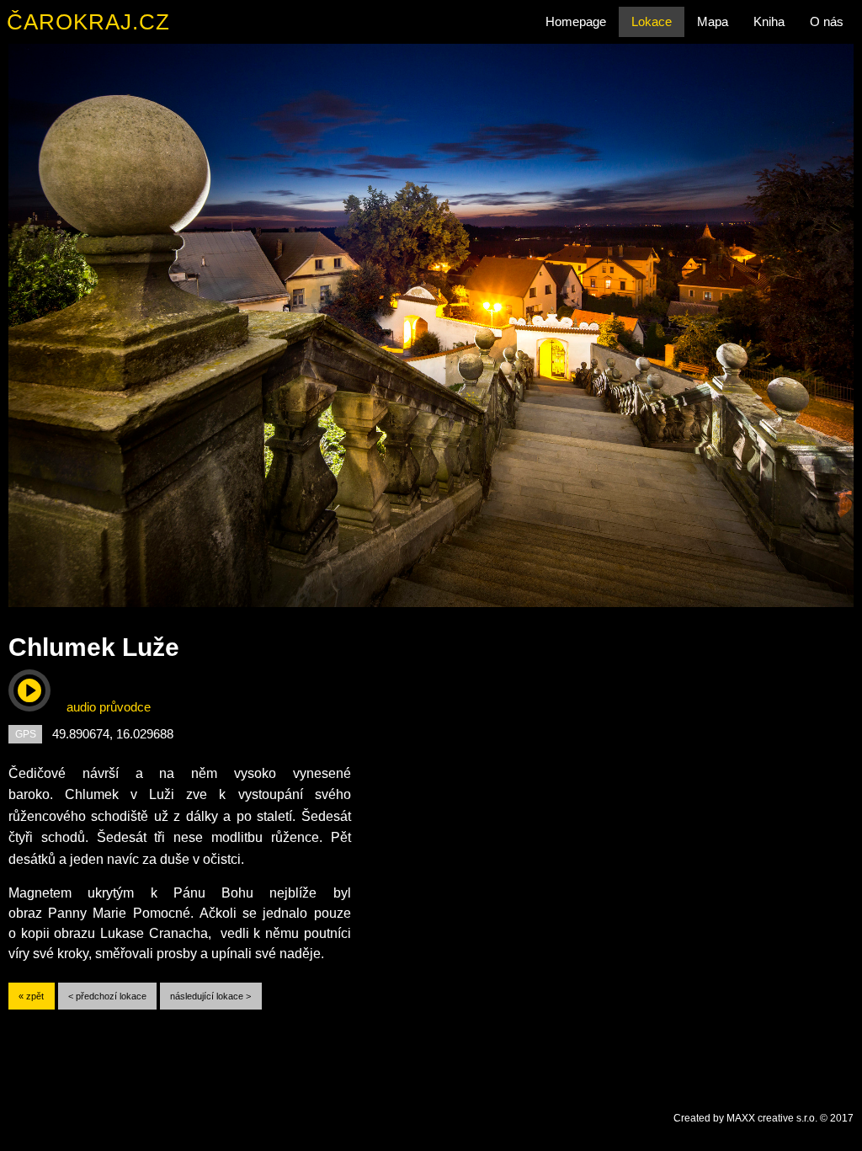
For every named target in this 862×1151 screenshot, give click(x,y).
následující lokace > (210, 996)
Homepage (575, 21)
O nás (826, 21)
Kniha (769, 21)
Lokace (651, 21)
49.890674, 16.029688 (112, 734)
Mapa (712, 21)
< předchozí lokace (107, 996)
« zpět (31, 996)
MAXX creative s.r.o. (771, 1118)
